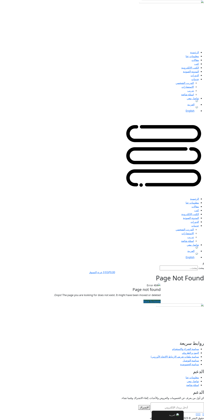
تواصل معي (193, 98)
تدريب (190, 90)
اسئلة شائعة (187, 94)
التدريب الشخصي (185, 83)
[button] (102, 156)
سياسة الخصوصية (189, 364)
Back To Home (152, 301)
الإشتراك (144, 407)
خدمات (195, 79)
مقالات (195, 60)
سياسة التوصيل (191, 360)
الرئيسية (194, 52)
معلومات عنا (192, 56)
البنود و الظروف (190, 353)
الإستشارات (188, 87)
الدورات (195, 75)
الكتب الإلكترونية (190, 67)
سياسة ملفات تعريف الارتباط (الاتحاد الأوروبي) (175, 356)
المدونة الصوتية (191, 71)
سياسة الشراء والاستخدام (185, 349)
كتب (196, 64)
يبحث (201, 268)
